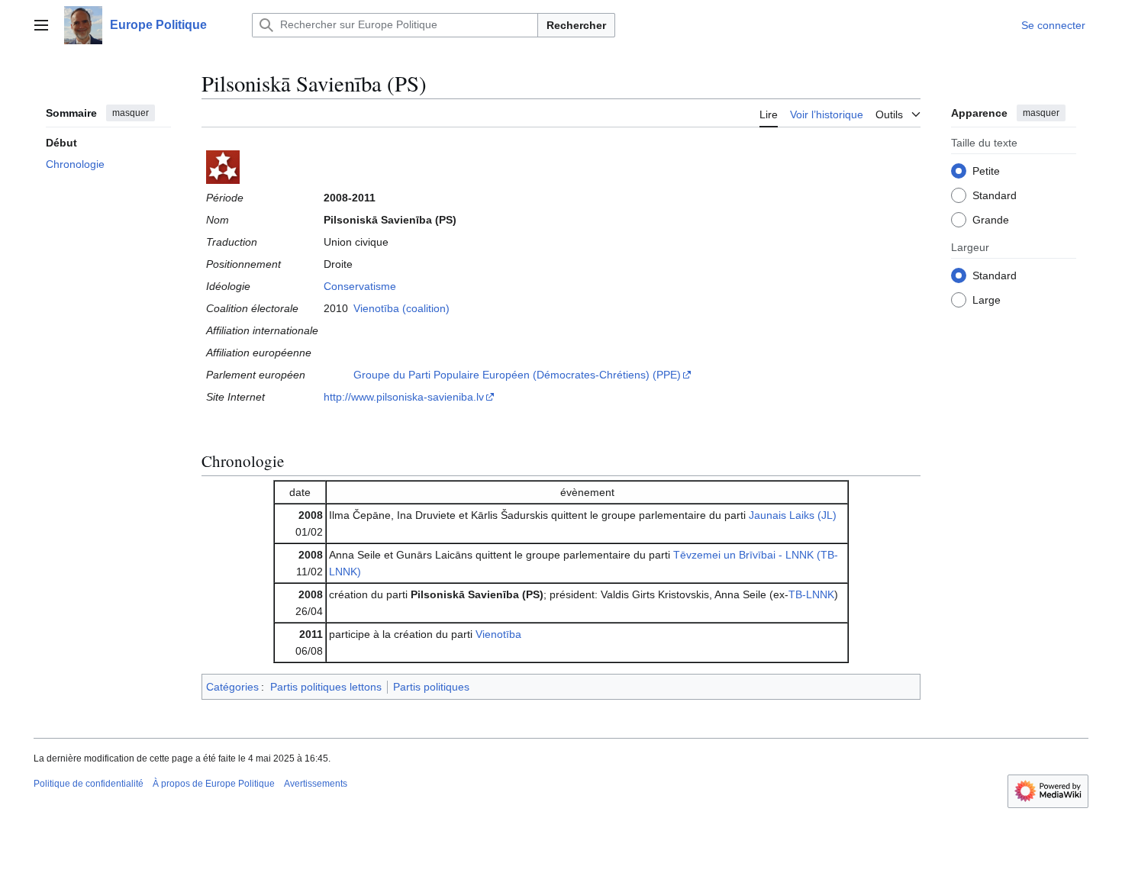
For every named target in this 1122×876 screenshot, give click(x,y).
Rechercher (576, 25)
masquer (130, 113)
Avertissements (315, 783)
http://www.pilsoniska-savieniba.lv (404, 397)
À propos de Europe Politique (214, 783)
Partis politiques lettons (326, 687)
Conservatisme (360, 286)
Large (986, 299)
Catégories (232, 687)
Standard (994, 194)
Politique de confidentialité (88, 783)
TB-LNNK (811, 594)
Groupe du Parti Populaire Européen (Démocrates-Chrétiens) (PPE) (517, 375)
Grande (990, 219)
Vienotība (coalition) (401, 308)
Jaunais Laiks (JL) (793, 515)
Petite (986, 170)
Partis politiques (431, 687)
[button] (41, 25)
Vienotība (498, 634)
